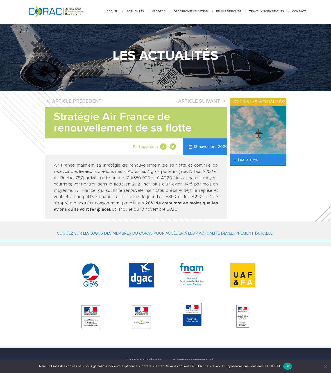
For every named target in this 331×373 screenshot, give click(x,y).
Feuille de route (228, 11)
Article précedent (77, 101)
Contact (299, 11)
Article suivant (199, 101)
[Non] (325, 366)
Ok (288, 366)
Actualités (135, 11)
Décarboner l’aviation (191, 11)
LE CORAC (159, 11)
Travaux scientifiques (266, 11)
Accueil (112, 11)
